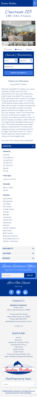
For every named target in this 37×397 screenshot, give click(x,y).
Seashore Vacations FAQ (18, 342)
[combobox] (18, 384)
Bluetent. (29, 393)
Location (7, 253)
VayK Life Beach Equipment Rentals (18, 356)
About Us (18, 340)
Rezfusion (16, 393)
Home (18, 338)
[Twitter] (18, 292)
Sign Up (30, 275)
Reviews (6, 258)
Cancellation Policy (18, 345)
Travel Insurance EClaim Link (18, 354)
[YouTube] (25, 292)
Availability (8, 248)
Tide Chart (18, 347)
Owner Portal (18, 349)
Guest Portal (19, 352)
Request (19, 49)
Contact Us (18, 326)
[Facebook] (11, 292)
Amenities (7, 146)
